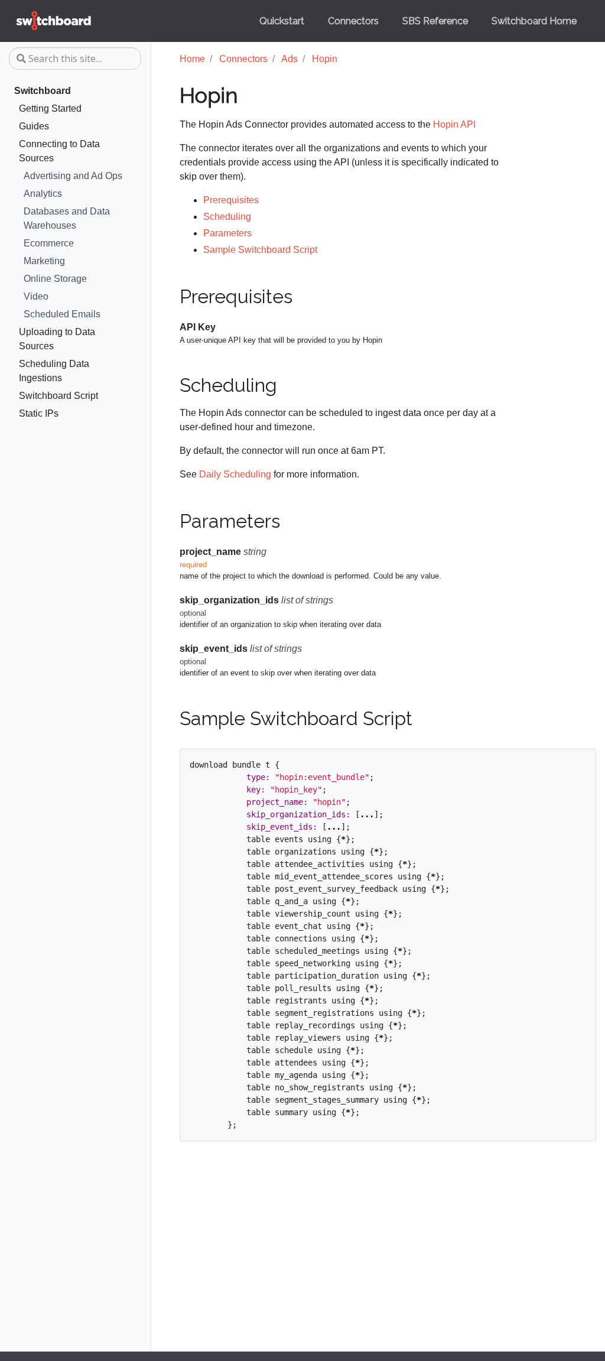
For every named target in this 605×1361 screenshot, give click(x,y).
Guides (34, 126)
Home (192, 59)
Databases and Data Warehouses (67, 218)
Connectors (243, 59)
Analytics (43, 194)
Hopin (324, 59)
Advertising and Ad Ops (73, 176)
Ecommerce (49, 243)
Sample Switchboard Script (260, 250)
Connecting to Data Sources (59, 151)
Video (36, 296)
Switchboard (42, 91)
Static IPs (38, 413)
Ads (289, 59)
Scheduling (227, 217)
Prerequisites (231, 200)
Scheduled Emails (62, 314)
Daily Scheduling (235, 474)
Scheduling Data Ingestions (54, 371)
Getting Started (50, 108)
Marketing (44, 261)
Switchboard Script (58, 396)
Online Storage (55, 279)
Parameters (227, 233)
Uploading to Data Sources (57, 339)
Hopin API (454, 124)
